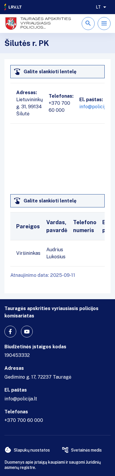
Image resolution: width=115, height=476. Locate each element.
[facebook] (10, 331)
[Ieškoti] (88, 23)
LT (98, 7)
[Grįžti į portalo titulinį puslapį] (13, 7)
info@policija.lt (95, 106)
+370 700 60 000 (23, 420)
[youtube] (27, 331)
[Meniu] (104, 23)
